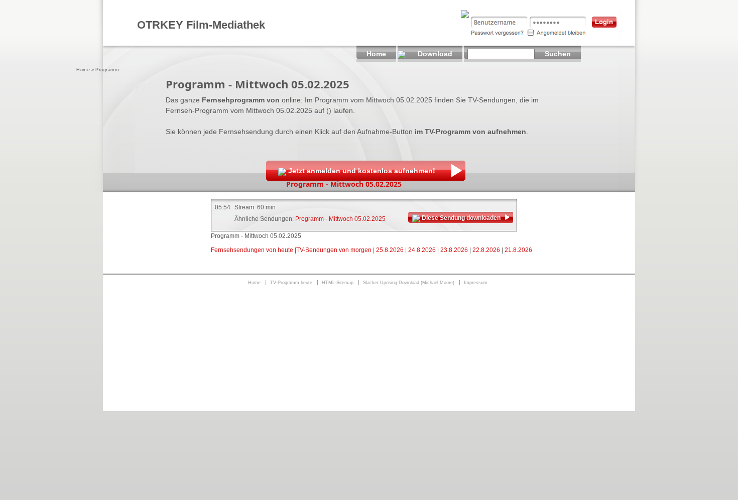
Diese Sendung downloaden (461, 217)
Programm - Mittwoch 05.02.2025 (340, 218)
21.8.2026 (518, 250)
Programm (107, 69)
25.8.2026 (390, 250)
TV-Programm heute (291, 282)
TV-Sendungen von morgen (334, 250)
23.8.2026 (454, 250)
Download (435, 54)
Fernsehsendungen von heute (252, 250)
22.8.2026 (486, 250)
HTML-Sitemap (337, 282)
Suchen (558, 54)
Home (83, 69)
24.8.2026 (422, 250)
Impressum (475, 282)
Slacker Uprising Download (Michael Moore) (408, 282)
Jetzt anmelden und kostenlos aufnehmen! (361, 171)
